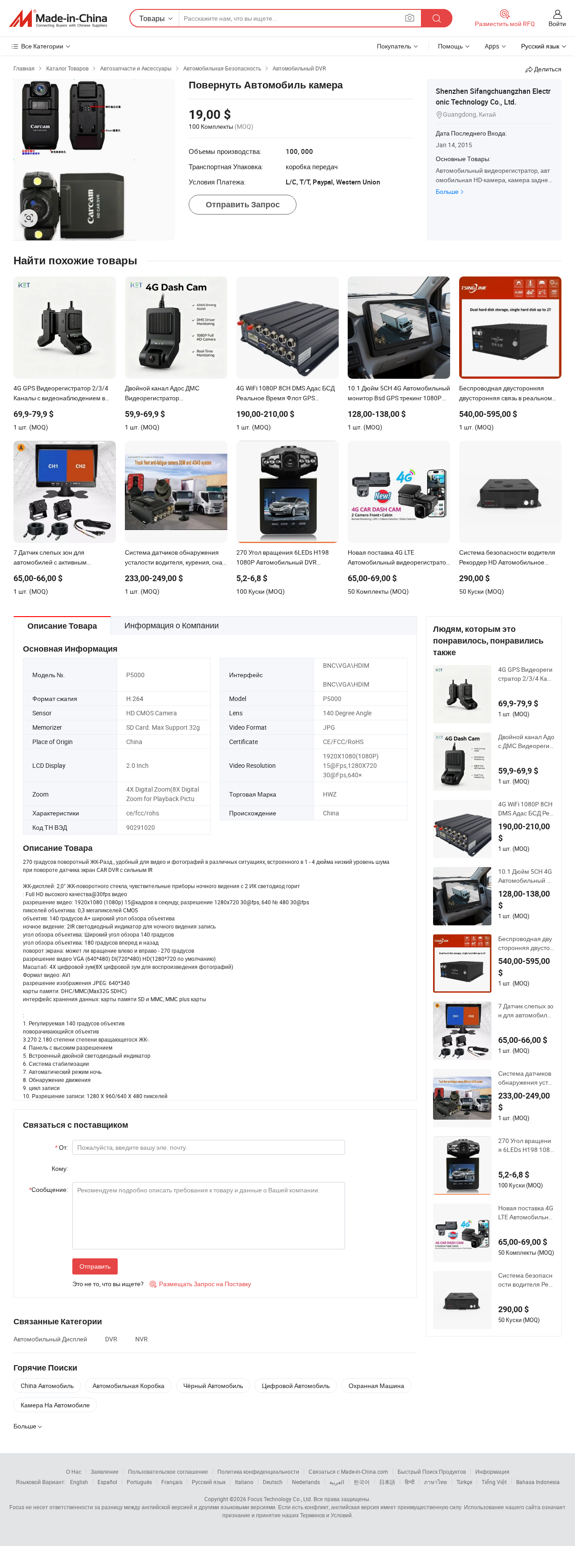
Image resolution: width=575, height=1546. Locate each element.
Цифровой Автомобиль (296, 1385)
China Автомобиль (47, 1385)
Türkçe (464, 1481)
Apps (492, 46)
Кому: (60, 1168)
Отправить (95, 1266)
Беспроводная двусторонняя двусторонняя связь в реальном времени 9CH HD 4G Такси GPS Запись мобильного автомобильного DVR (525, 943)
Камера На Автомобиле (55, 1405)
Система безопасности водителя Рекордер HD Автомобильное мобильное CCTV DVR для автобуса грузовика (526, 1280)
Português (139, 1481)
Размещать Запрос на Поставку (200, 1283)
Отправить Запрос (243, 204)
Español (107, 1481)
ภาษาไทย (435, 1481)
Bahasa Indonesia (538, 1481)
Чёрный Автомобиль (213, 1385)
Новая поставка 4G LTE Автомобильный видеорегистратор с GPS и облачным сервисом (525, 1213)
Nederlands (306, 1481)
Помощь (450, 46)
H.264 (134, 698)
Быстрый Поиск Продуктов (432, 1471)
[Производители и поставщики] (58, 18)
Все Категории (42, 46)
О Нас (73, 1471)
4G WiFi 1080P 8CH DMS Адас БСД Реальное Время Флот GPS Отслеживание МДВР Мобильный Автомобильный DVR (525, 809)
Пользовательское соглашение (168, 1471)
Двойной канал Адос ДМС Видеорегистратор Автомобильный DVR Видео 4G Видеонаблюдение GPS (526, 741)
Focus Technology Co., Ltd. (280, 1498)
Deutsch (273, 1481)
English (79, 1481)
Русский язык (209, 1481)
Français (171, 1481)
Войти (557, 23)
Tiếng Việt (494, 1481)
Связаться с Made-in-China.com (348, 1471)
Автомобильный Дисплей (50, 1339)
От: (61, 1147)
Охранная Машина (376, 1385)
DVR (111, 1339)
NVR (141, 1339)
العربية (336, 1481)
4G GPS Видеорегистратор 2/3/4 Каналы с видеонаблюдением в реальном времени (526, 674)
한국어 (362, 1481)
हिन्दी (410, 1481)
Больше (447, 191)
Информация (492, 1471)
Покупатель (394, 46)
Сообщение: (48, 1189)
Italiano (244, 1481)
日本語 (387, 1481)
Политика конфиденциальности (258, 1471)
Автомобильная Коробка (128, 1385)
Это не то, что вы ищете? (108, 1283)
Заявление (105, 1471)
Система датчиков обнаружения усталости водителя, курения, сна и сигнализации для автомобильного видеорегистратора (525, 1078)
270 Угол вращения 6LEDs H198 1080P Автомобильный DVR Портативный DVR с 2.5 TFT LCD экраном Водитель (525, 1145)
